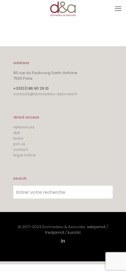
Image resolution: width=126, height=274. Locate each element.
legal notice (24, 155)
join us (19, 144)
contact (20, 149)
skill (16, 133)
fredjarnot (54, 232)
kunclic (74, 232)
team (18, 138)
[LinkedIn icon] (63, 241)
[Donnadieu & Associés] (63, 8)
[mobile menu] (118, 9)
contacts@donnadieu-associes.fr (45, 94)
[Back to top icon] (114, 262)
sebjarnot (96, 227)
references (24, 127)
